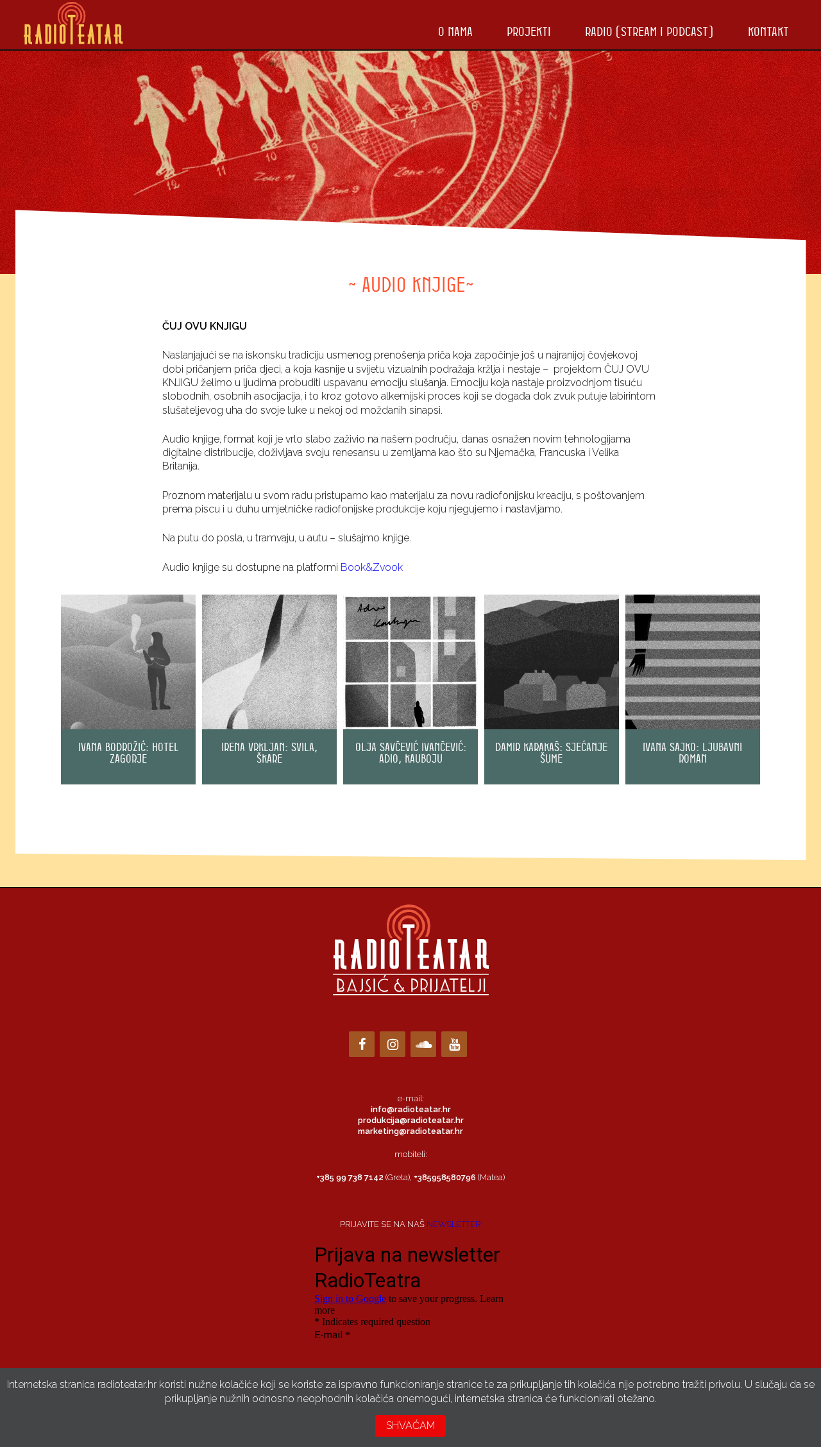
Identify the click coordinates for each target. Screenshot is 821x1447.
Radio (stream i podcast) (649, 31)
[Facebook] (362, 1044)
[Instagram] (392, 1044)
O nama (455, 31)
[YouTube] (454, 1044)
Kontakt (768, 31)
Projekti (529, 31)
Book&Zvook (372, 567)
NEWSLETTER (454, 1224)
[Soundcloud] (423, 1044)
